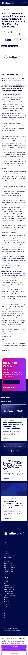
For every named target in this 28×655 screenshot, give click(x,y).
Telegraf (6, 598)
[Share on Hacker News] (10, 40)
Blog (5, 579)
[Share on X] (5, 39)
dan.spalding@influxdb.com (16, 81)
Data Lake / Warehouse (10, 555)
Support (6, 583)
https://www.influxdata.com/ (12, 334)
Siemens (9, 332)
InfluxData (15, 302)
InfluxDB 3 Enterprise (9, 545)
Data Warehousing (8, 569)
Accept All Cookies (14, 646)
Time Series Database (9, 565)
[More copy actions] (24, 40)
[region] (14, 645)
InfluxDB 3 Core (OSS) (9, 596)
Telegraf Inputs (7, 604)
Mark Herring (5, 32)
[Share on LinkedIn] (8, 40)
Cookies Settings (14, 653)
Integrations (7, 553)
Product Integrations (9, 602)
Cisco (19, 329)
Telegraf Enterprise (8, 551)
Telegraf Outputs (8, 606)
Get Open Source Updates (12, 382)
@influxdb (9, 336)
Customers (6, 581)
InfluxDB (6, 543)
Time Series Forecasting (10, 567)
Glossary (6, 608)
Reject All (14, 650)
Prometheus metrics (12, 150)
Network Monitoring (9, 571)
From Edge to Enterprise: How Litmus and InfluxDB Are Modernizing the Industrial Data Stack (13, 425)
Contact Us (7, 622)
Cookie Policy (13, 643)
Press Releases (13, 46)
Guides (6, 577)
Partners (6, 618)
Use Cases (6, 561)
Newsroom (7, 620)
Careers (6, 616)
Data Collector (7, 557)
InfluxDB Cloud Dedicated (10, 549)
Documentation (8, 587)
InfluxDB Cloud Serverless (10, 547)
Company (4, 46)
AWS (5, 600)
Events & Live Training (9, 589)
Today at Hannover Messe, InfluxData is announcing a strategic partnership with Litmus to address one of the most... (13, 433)
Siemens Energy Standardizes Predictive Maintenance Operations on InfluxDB (13, 504)
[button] (24, 3)
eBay (23, 329)
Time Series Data (8, 563)
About (5, 614)
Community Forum (8, 593)
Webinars (6, 585)
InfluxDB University (8, 591)
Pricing (5, 559)
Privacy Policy (20, 643)
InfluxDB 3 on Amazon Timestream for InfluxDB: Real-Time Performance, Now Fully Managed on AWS (13, 465)
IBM (2, 332)
